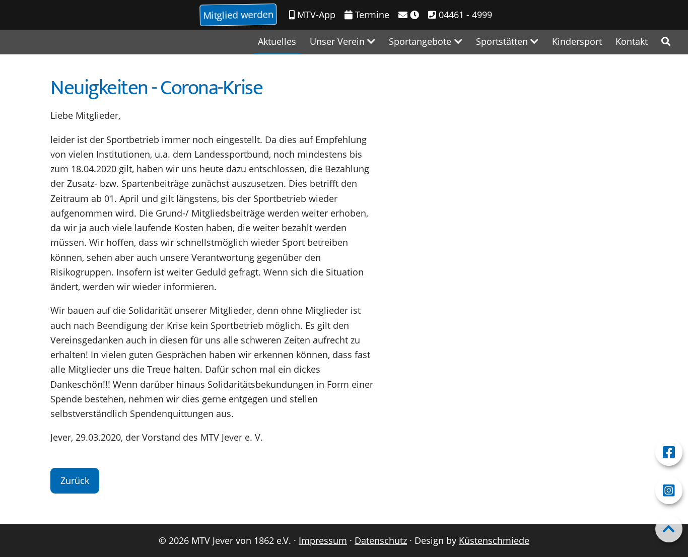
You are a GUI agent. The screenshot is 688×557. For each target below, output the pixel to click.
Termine (371, 15)
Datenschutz (381, 540)
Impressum (323, 540)
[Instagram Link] (669, 490)
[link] (666, 41)
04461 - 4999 (464, 15)
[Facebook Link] (669, 452)
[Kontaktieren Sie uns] (408, 15)
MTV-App (315, 15)
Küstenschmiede (494, 540)
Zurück (74, 480)
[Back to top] (669, 529)
